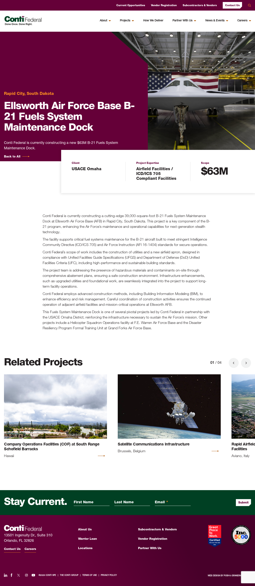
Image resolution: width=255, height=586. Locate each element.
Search (249, 5)
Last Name (124, 502)
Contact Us (232, 5)
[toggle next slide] (246, 363)
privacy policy (109, 575)
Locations (85, 548)
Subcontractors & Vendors (200, 5)
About (103, 20)
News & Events (215, 20)
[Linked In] (5, 575)
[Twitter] (18, 575)
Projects (125, 20)
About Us (85, 529)
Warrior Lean (87, 539)
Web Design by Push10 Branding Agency (229, 576)
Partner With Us (182, 20)
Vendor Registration (164, 5)
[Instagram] (26, 575)
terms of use (89, 575)
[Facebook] (11, 575)
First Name (83, 502)
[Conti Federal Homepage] (23, 21)
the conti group (69, 575)
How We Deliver (153, 20)
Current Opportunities (130, 5)
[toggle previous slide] (234, 363)
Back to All (12, 156)
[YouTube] (33, 575)
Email (161, 502)
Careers (242, 20)
